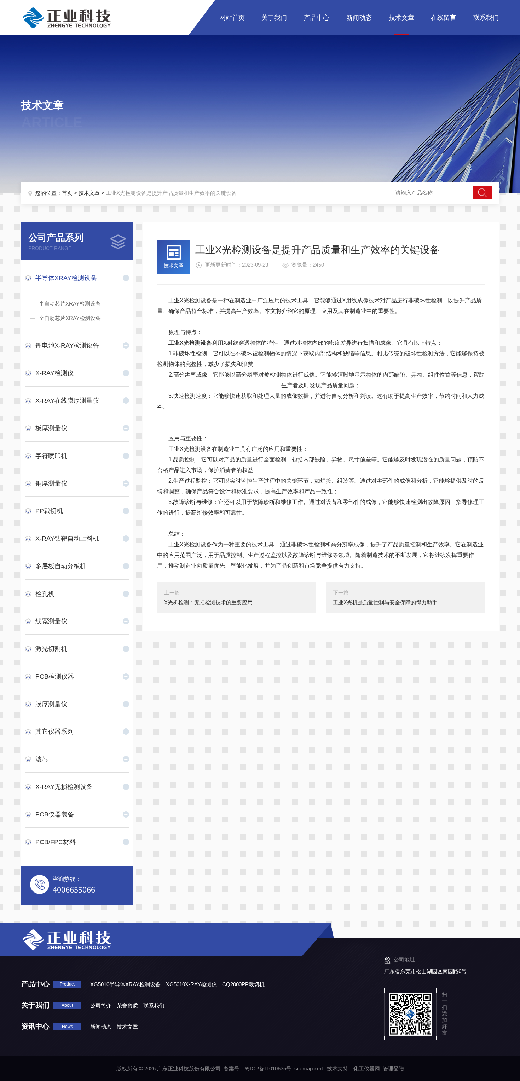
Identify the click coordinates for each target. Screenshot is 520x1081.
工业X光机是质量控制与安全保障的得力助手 (385, 602)
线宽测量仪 (51, 621)
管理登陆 (393, 1068)
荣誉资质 (127, 1005)
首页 (67, 193)
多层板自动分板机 (60, 566)
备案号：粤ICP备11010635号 (257, 1068)
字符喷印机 (51, 455)
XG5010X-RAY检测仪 (191, 984)
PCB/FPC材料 (55, 841)
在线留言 (443, 17)
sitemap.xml (308, 1068)
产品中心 (316, 17)
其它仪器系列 (54, 731)
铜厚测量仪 (51, 483)
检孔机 (44, 593)
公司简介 (100, 1005)
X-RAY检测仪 (54, 373)
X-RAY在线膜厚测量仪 (67, 400)
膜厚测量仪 (51, 704)
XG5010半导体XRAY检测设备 (125, 984)
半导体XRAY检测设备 (66, 277)
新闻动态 (359, 17)
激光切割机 (51, 648)
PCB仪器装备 (54, 814)
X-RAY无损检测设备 (64, 786)
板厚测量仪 (51, 428)
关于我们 (274, 17)
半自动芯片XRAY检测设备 (70, 304)
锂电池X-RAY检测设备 (67, 345)
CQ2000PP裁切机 (243, 984)
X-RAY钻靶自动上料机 (67, 538)
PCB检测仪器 (54, 676)
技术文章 (401, 17)
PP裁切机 (49, 511)
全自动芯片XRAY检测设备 (70, 318)
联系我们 (486, 17)
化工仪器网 (366, 1068)
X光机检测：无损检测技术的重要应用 (208, 602)
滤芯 (41, 759)
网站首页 (232, 17)
